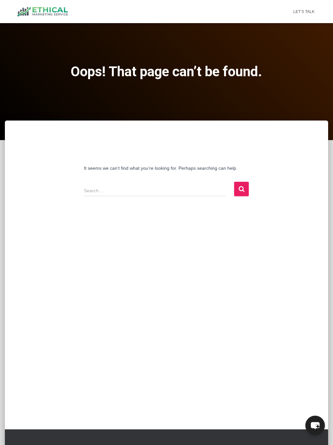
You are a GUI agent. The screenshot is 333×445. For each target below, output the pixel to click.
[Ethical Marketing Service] (42, 12)
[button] (315, 425)
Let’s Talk (303, 11)
